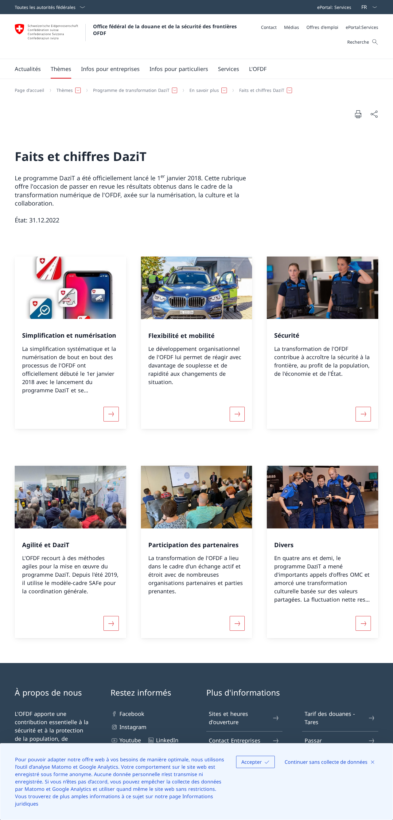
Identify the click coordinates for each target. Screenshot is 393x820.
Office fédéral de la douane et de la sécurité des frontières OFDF (165, 30)
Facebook (131, 713)
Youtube (130, 740)
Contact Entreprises (234, 740)
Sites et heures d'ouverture (228, 718)
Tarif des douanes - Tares (330, 718)
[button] (28, 69)
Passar (313, 740)
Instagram (132, 727)
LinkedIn (167, 740)
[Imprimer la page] (358, 114)
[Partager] (374, 114)
